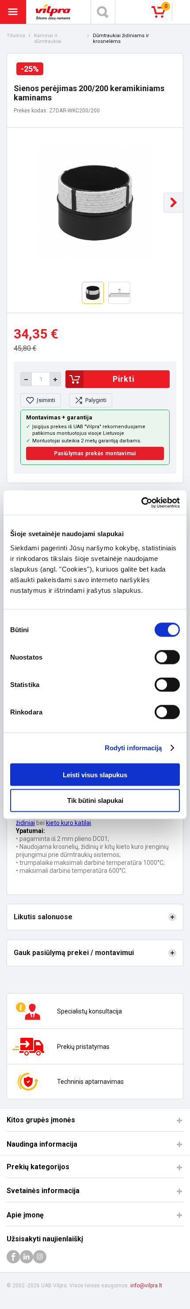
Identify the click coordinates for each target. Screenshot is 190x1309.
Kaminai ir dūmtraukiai (47, 38)
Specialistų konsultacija (89, 1011)
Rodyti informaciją (133, 748)
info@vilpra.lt (146, 1285)
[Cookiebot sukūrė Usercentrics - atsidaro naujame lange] (141, 502)
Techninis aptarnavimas (90, 1081)
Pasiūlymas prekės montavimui (95, 453)
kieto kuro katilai (68, 822)
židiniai (25, 822)
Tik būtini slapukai (95, 800)
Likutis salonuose (43, 917)
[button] (173, 202)
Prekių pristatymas (83, 1046)
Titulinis (16, 35)
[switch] (167, 657)
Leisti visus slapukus (95, 774)
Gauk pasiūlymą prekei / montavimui (74, 952)
